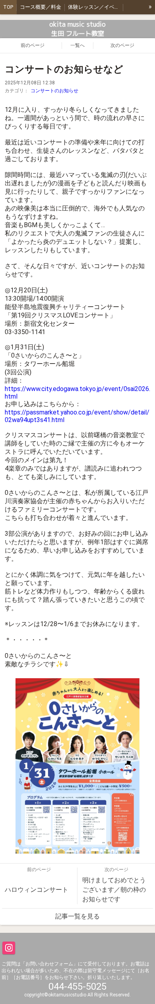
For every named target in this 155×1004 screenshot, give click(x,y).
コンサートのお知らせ (54, 90)
